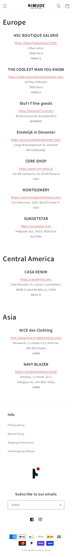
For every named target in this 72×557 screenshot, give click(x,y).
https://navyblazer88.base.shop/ (36, 371)
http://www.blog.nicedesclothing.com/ (36, 338)
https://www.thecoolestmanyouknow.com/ (36, 77)
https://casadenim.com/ (35, 279)
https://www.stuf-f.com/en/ (36, 111)
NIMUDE (31, 550)
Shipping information (21, 442)
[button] (5, 6)
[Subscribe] (60, 504)
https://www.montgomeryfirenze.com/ (36, 197)
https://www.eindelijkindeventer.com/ (36, 139)
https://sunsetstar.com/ (36, 226)
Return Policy (16, 434)
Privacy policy (16, 425)
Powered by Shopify (42, 550)
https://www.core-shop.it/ (36, 168)
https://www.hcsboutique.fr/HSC (36, 43)
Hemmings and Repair (21, 451)
